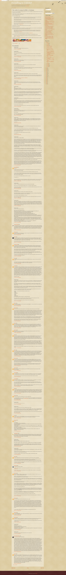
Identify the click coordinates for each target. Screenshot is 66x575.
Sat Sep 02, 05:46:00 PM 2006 (17, 70)
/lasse (14, 258)
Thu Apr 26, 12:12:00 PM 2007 (17, 222)
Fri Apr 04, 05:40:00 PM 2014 (17, 454)
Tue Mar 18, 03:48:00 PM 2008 (17, 263)
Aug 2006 (48, 45)
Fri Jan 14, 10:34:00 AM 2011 (17, 365)
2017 (46, 78)
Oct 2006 (48, 64)
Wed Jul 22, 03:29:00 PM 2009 (17, 305)
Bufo (14, 388)
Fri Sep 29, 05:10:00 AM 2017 (17, 529)
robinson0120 (15, 167)
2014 (46, 75)
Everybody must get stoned (48, 32)
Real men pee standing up (48, 31)
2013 (46, 74)
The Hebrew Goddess (26, 398)
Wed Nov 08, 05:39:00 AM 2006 (17, 188)
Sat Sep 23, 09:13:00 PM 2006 (17, 106)
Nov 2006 (48, 65)
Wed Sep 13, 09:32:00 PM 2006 (17, 78)
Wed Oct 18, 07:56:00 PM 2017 (17, 551)
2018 (46, 79)
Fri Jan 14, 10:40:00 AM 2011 (17, 370)
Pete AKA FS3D (16, 244)
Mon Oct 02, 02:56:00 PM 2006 (17, 134)
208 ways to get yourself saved (48, 30)
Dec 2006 (48, 66)
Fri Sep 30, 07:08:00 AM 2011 (17, 386)
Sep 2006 (48, 63)
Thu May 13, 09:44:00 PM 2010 (17, 332)
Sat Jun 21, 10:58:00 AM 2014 (17, 463)
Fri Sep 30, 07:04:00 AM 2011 (17, 376)
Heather (15, 456)
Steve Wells (16, 43)
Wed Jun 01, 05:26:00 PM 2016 (17, 510)
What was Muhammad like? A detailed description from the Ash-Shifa (49, 23)
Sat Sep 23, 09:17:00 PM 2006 (17, 115)
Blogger (36, 573)
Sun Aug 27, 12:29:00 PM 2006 (17, 56)
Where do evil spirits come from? (49, 33)
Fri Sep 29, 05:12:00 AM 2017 (17, 533)
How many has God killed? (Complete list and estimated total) (49, 18)
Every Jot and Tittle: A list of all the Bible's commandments (49, 17)
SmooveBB (15, 372)
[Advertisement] (51, 91)
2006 (46, 42)
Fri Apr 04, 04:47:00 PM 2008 (17, 277)
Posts (47, 9)
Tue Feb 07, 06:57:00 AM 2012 (17, 393)
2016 (46, 77)
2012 (46, 73)
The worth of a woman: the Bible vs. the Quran (50, 58)
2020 (46, 81)
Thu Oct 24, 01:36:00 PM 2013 (17, 437)
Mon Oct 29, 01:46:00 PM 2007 (17, 234)
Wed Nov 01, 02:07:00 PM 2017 (17, 563)
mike (14, 415)
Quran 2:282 (18, 36)
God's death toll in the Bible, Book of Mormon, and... (50, 52)
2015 (46, 76)
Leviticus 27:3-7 (16, 468)
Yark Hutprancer (16, 433)
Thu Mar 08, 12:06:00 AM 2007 (17, 205)
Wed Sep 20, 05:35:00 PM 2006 (17, 84)
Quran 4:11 (20, 31)
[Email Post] (19, 43)
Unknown (15, 358)
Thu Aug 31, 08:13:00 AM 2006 (17, 61)
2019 (46, 80)
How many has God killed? (49, 48)
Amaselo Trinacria (16, 224)
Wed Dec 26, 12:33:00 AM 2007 (17, 242)
